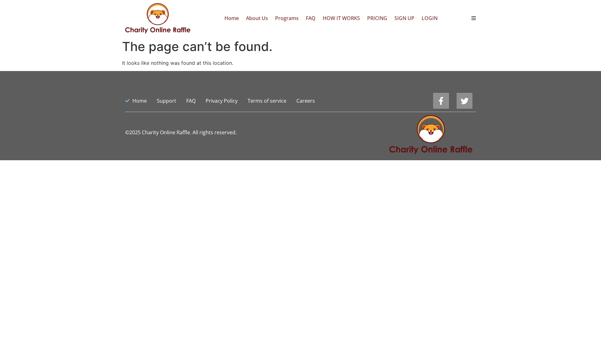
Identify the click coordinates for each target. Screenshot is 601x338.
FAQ (311, 18)
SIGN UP (404, 18)
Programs (287, 18)
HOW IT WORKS (341, 18)
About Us (257, 18)
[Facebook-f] (441, 101)
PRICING (377, 18)
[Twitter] (464, 101)
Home (231, 18)
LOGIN (430, 18)
